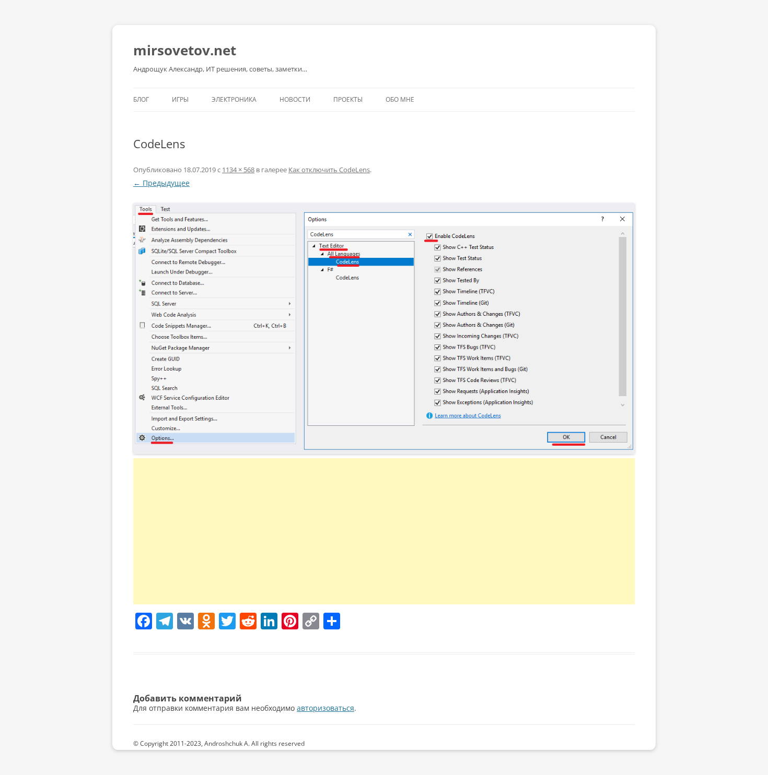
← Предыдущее (161, 183)
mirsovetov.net (184, 50)
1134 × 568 (238, 169)
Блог (141, 99)
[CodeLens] (384, 328)
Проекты (348, 99)
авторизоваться (325, 708)
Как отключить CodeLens (329, 169)
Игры (180, 99)
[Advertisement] (384, 531)
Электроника (234, 99)
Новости (295, 99)
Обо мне (400, 99)
